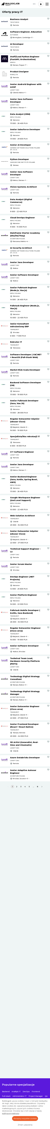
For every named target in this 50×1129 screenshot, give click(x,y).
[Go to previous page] (8, 786)
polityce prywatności (10, 1113)
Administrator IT (20, 1096)
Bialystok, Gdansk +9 (20, 636)
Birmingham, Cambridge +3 (22, 37)
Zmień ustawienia (25, 1125)
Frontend (36, 1092)
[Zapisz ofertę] (48, 18)
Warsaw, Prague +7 (19, 65)
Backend (6, 1092)
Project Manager (36, 1096)
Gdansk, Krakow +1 (19, 92)
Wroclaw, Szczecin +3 (20, 778)
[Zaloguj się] (40, 4)
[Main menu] (47, 4)
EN (34, 4)
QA (46, 1096)
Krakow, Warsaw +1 (19, 107)
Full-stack (6, 1096)
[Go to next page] (42, 786)
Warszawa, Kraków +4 (20, 241)
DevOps (26, 1092)
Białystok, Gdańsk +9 (20, 427)
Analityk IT (16, 1092)
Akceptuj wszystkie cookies (25, 1118)
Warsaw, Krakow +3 (19, 685)
